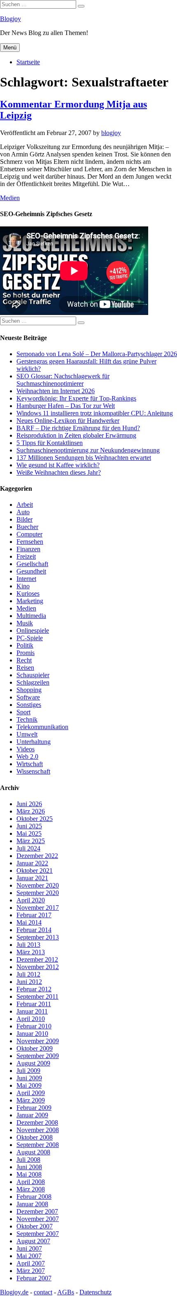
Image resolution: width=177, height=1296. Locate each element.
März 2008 (30, 1189)
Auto (23, 511)
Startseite (28, 61)
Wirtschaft (29, 763)
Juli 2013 (28, 944)
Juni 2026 (29, 803)
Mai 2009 (29, 1085)
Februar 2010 (33, 1026)
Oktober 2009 (34, 1048)
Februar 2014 (33, 929)
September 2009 (37, 1055)
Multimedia (31, 615)
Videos (25, 749)
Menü (9, 47)
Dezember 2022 (37, 855)
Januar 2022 (32, 863)
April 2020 (30, 900)
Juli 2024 (28, 848)
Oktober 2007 (34, 1226)
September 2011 (37, 996)
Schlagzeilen (32, 682)
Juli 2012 (28, 974)
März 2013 (30, 952)
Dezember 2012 (37, 959)
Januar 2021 (32, 877)
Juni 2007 (29, 1248)
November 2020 (37, 885)
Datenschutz (95, 1292)
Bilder (24, 519)
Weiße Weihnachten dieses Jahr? (58, 472)
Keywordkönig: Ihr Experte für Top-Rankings (76, 398)
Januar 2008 (32, 1203)
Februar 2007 (33, 1278)
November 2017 (37, 907)
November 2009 (37, 1040)
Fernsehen (29, 541)
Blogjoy (10, 18)
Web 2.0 (27, 756)
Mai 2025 (29, 833)
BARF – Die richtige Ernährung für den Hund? (78, 427)
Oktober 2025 (34, 818)
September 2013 (37, 937)
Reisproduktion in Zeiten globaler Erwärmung (76, 435)
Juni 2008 (29, 1166)
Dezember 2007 (37, 1211)
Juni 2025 (29, 826)
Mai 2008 (29, 1174)
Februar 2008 (33, 1196)
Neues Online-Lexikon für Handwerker (67, 420)
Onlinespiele (32, 630)
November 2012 (37, 966)
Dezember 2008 (37, 1122)
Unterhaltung (33, 741)
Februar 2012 (33, 989)
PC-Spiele (29, 637)
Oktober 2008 (34, 1137)
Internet (26, 578)
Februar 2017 (33, 914)
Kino (23, 586)
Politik (24, 645)
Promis (25, 652)
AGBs (65, 1292)
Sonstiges (28, 704)
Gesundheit (31, 571)
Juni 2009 (29, 1078)
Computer (29, 534)
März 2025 (30, 840)
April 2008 (30, 1181)
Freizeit (26, 556)
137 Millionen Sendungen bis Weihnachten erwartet (83, 457)
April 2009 (30, 1092)
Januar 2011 (32, 1011)
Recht (24, 660)
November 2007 (37, 1218)
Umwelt (26, 734)
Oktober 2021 (34, 870)
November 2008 (37, 1129)
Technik (26, 719)
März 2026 (30, 811)
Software (28, 697)
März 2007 (30, 1270)
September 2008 (37, 1144)
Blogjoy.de (14, 1292)
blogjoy (111, 132)
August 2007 (33, 1241)
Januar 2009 (32, 1115)
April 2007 (30, 1263)
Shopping (29, 689)
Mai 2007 (29, 1255)
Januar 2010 (32, 1033)
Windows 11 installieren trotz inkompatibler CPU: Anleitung (94, 413)
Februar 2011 (33, 1003)
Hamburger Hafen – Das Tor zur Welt (65, 405)
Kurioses (28, 593)
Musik (24, 623)
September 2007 (37, 1233)
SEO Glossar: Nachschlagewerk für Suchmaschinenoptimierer (62, 380)
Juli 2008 (28, 1159)
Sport (23, 712)
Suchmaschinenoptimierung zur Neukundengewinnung (88, 450)
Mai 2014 (29, 922)
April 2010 (30, 1018)
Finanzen (28, 548)
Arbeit (24, 504)
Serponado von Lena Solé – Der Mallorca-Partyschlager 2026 (96, 353)
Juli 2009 (28, 1070)
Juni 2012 (29, 981)
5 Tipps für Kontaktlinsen (49, 442)
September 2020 (37, 892)
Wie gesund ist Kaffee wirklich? (58, 465)
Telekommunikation (42, 726)
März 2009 (30, 1100)
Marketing (29, 600)
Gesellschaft (32, 563)
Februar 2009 (33, 1107)
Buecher (27, 526)
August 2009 (33, 1063)
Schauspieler (32, 674)
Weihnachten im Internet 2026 (55, 390)
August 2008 (33, 1152)
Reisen (25, 667)
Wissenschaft (33, 771)
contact (43, 1292)
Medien (10, 197)
